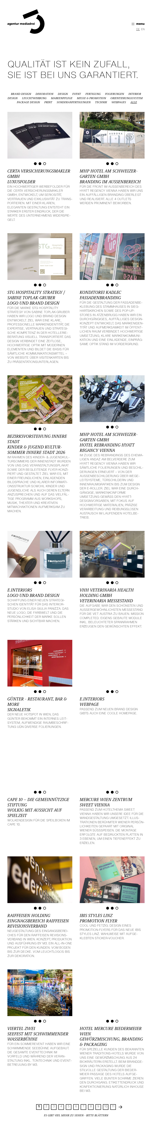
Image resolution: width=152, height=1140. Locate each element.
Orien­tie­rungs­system (126, 98)
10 (105, 1106)
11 (113, 1106)
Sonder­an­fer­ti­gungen (74, 102)
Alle (133, 102)
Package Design (28, 102)
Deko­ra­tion (44, 94)
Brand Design (21, 94)
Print (48, 102)
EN (143, 29)
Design (63, 94)
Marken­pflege (61, 98)
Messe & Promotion (91, 98)
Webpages (119, 102)
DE (138, 29)
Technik (101, 102)
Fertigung (93, 94)
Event (76, 94)
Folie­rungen (114, 94)
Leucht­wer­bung (34, 98)
